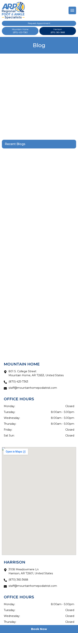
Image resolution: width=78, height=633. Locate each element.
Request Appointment (39, 23)
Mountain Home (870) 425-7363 (20, 31)
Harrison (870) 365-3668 (58, 31)
